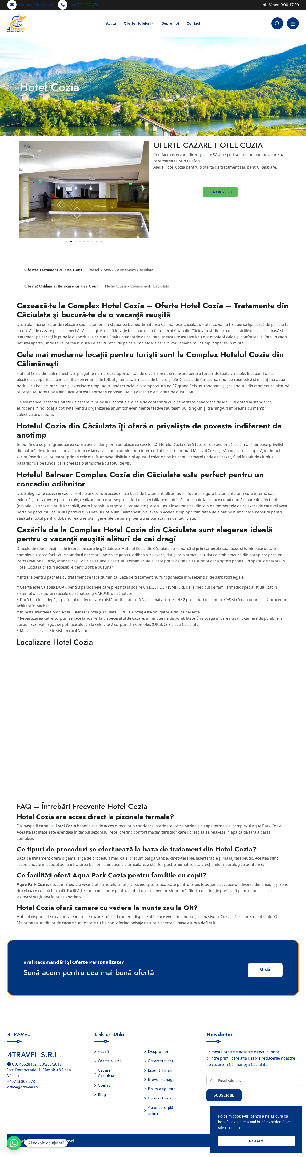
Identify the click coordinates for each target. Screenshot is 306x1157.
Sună (265, 970)
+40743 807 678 (21, 1081)
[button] (24, 189)
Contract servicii (162, 1098)
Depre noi (170, 23)
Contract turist (160, 1061)
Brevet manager (162, 1079)
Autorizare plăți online (161, 1110)
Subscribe (224, 1095)
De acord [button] (256, 1141)
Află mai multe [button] (254, 1128)
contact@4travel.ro (36, 4)
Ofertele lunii (109, 1061)
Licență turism (160, 1070)
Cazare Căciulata (106, 1073)
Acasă (111, 23)
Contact (193, 23)
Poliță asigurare (162, 1089)
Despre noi (158, 1051)
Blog (102, 1094)
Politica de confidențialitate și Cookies (203, 1140)
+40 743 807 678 (84, 4)
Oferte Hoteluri (137, 23)
